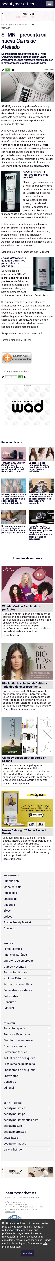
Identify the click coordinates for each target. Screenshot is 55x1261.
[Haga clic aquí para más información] (16, 362)
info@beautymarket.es (15, 1202)
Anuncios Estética (15, 954)
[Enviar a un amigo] (11, 377)
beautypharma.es (15, 1131)
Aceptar (27, 1253)
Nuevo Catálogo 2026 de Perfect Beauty (24, 832)
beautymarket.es (17, 3)
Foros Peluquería (14, 1028)
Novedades (22, 24)
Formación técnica (16, 972)
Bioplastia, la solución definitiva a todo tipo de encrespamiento (24, 685)
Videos (8, 916)
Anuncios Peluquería (17, 1034)
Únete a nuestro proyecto (16, 783)
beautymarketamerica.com (21, 1120)
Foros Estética (13, 948)
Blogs (7, 910)
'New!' (5, 28)
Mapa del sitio (13, 887)
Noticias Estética (15, 978)
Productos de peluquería (19, 1063)
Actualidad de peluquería (19, 1058)
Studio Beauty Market (17, 922)
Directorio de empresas (19, 960)
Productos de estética (18, 984)
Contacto (9, 928)
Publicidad (10, 892)
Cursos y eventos (15, 966)
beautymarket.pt (14, 1114)
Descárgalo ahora (13, 859)
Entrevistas (11, 996)
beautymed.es (13, 1125)
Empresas (10, 898)
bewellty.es (11, 1137)
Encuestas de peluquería (19, 1069)
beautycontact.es (15, 1143)
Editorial (9, 1008)
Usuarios (9, 904)
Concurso (10, 1002)
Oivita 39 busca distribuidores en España (24, 759)
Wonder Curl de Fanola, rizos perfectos (21, 608)
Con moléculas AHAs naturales (19, 709)
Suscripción (11, 881)
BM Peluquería (8, 24)
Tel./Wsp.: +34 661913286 (16, 1205)
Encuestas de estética (18, 990)
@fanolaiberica (11, 635)
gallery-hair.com (14, 1149)
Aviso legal (10, 1212)
